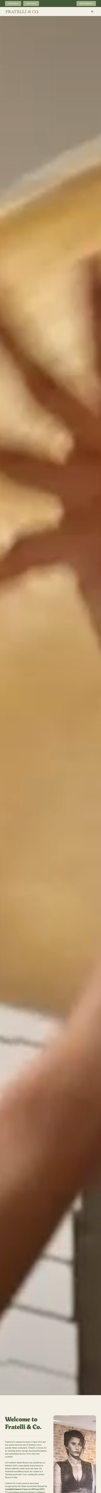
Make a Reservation (86, 3)
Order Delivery (13, 3)
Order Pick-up (31, 3)
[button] (92, 11)
